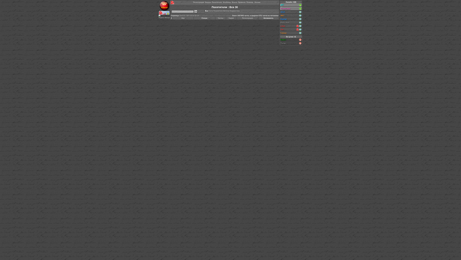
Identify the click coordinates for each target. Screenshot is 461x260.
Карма (231, 18)
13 (198, 15)
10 (191, 15)
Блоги (234, 2)
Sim (282, 29)
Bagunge (284, 19)
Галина (283, 33)
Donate (257, 2)
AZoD (283, 12)
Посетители (217, 2)
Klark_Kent (285, 22)
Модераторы (235, 11)
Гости (211, 11)
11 (193, 15)
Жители (226, 11)
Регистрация (198, 2)
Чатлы (220, 18)
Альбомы (227, 2)
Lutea (283, 26)
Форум (208, 2)
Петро (283, 43)
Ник (183, 18)
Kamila (283, 40)
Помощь (250, 2)
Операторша (285, 8)
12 (196, 15)
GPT (282, 5)
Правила (242, 2)
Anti (282, 15)
